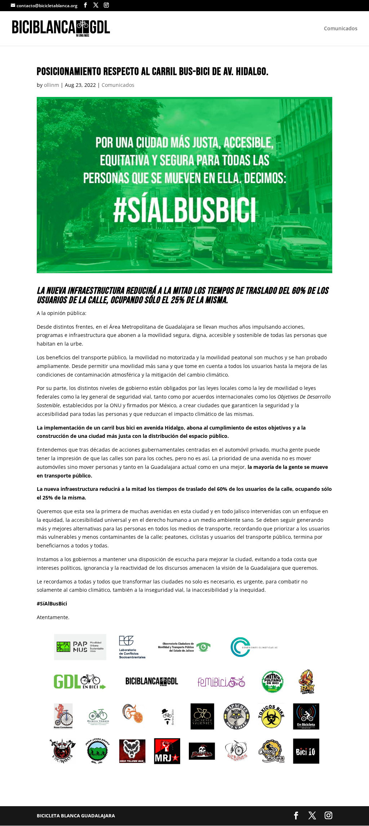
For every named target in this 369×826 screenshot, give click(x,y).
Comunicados (340, 29)
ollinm (51, 84)
